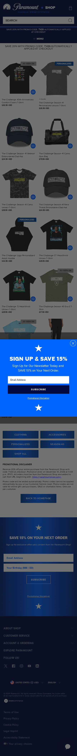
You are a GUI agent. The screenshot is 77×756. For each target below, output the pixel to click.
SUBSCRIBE (38, 389)
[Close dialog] (73, 343)
